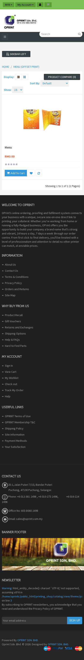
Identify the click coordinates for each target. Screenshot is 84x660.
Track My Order (14, 390)
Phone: (12, 496)
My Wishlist (11, 378)
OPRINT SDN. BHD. (28, 640)
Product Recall (14, 315)
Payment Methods (16, 441)
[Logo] (20, 21)
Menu (8, 147)
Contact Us (11, 271)
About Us (10, 264)
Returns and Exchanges (19, 327)
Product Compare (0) (62, 77)
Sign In (9, 365)
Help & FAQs (12, 339)
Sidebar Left (17, 54)
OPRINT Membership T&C (20, 422)
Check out (11, 384)
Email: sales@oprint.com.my (25, 519)
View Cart (10, 372)
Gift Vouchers (13, 321)
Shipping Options (15, 333)
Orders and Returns (17, 289)
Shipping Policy (14, 428)
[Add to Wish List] (31, 173)
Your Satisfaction (15, 447)
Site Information (14, 434)
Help (7, 396)
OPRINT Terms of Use (18, 416)
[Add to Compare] (38, 173)
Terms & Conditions (17, 277)
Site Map (10, 295)
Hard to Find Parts (16, 346)
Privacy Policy (13, 283)
